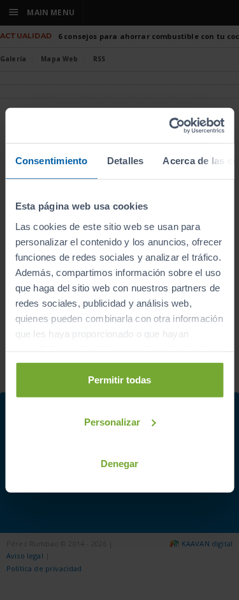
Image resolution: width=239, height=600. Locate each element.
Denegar (119, 463)
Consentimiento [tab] (51, 160)
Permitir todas (119, 379)
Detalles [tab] (124, 160)
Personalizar (112, 421)
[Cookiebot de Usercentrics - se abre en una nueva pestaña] (170, 125)
